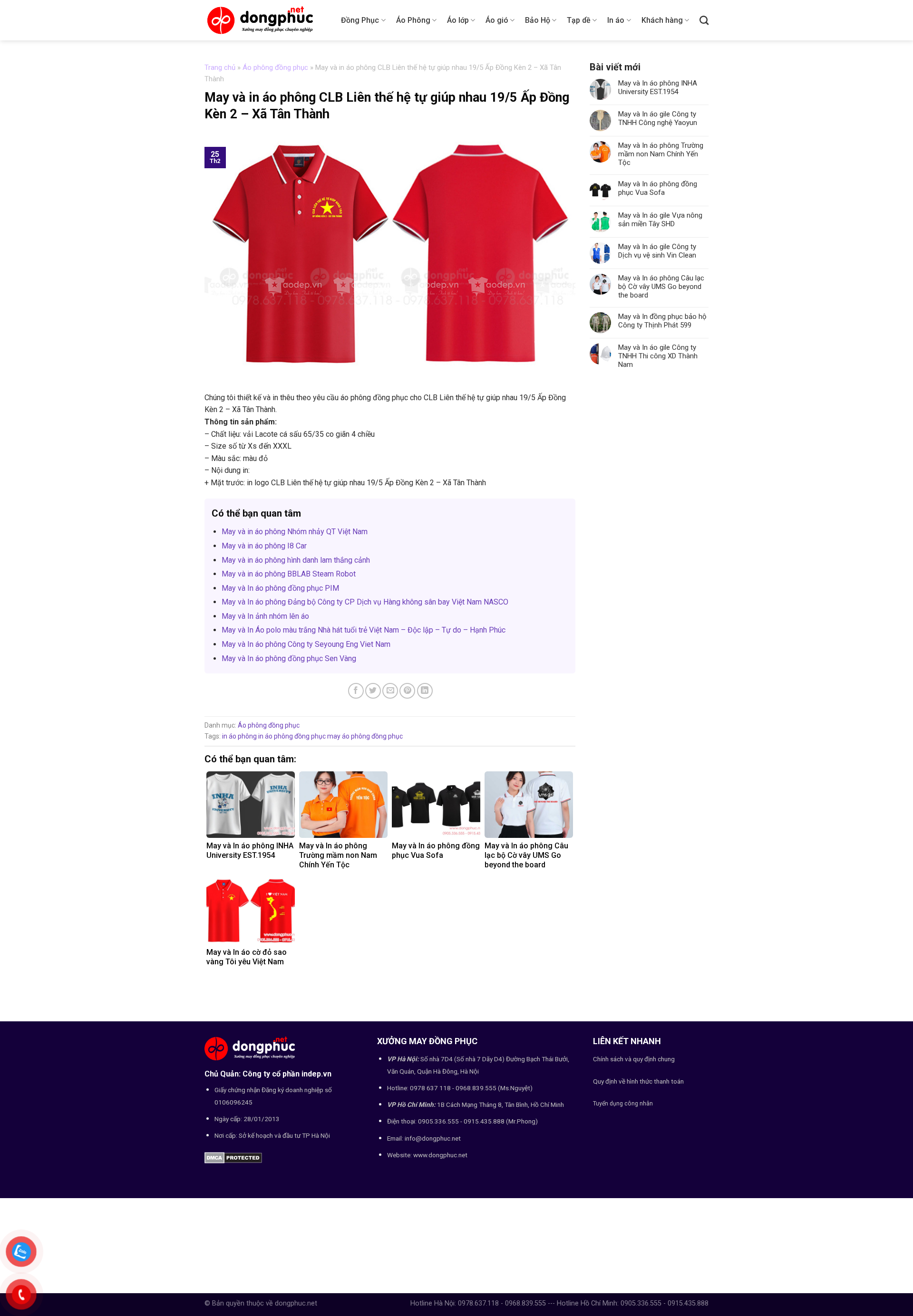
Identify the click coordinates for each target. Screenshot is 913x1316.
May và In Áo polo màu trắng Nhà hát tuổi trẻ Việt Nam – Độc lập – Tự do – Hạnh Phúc (363, 629)
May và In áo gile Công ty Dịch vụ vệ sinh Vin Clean (657, 250)
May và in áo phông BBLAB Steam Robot (289, 573)
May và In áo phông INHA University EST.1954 (657, 87)
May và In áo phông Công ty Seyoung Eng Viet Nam (306, 644)
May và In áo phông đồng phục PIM (280, 588)
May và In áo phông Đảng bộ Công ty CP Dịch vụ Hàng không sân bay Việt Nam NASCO (365, 601)
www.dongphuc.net (440, 1155)
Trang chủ (219, 67)
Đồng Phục (360, 20)
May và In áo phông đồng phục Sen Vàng (289, 658)
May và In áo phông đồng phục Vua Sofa (657, 188)
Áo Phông (413, 20)
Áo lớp (458, 20)
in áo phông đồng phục (292, 736)
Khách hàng (662, 20)
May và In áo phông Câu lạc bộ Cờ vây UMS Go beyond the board (661, 286)
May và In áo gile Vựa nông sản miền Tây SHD (660, 219)
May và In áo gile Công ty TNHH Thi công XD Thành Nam (658, 356)
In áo (615, 20)
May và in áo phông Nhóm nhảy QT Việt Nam (295, 531)
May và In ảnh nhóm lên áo (265, 616)
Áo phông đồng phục (275, 67)
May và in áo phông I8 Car (264, 545)
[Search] (704, 20)
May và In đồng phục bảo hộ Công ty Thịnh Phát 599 (662, 320)
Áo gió (497, 20)
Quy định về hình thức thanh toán (638, 1081)
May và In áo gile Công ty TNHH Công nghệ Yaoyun (657, 118)
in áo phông (239, 736)
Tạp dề (579, 20)
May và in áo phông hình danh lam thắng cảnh (296, 560)
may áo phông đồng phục (365, 736)
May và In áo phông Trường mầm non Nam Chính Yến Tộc (660, 154)
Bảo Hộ (537, 20)
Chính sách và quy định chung (634, 1059)
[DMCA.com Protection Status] (233, 1157)
